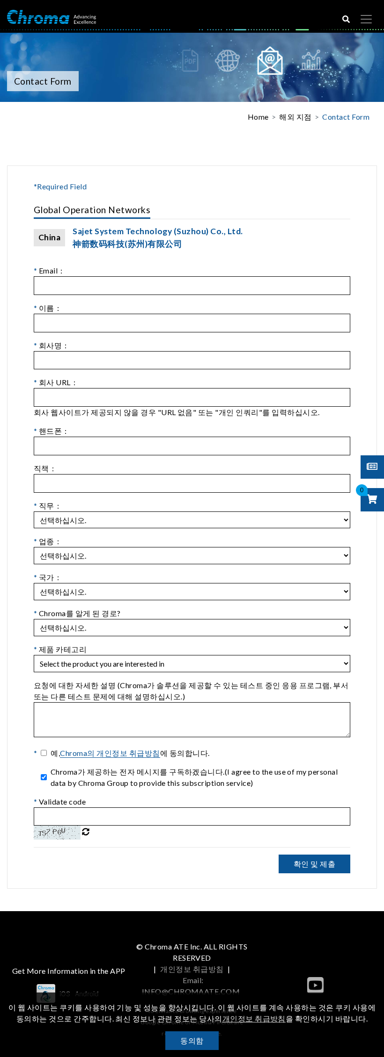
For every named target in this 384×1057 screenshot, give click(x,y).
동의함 (191, 1040)
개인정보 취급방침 (191, 968)
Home (258, 116)
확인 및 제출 (314, 863)
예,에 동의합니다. (130, 752)
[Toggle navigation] (366, 19)
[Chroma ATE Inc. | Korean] (51, 16)
